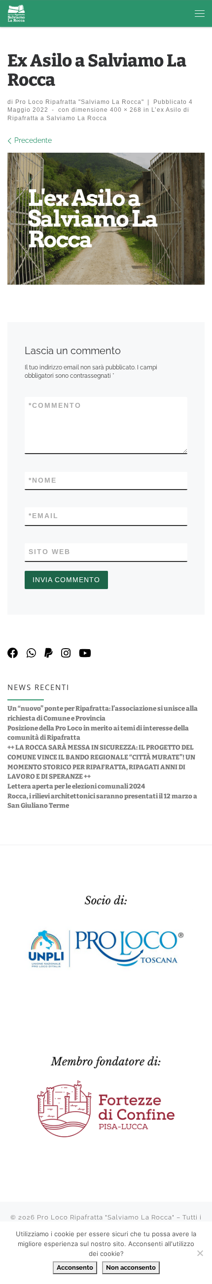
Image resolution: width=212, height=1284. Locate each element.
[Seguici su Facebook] (12, 653)
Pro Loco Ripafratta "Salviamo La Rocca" (79, 102)
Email (44, 516)
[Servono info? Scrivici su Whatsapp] (31, 653)
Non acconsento (131, 1267)
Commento (55, 405)
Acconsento (75, 1267)
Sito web (50, 552)
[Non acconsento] (200, 1253)
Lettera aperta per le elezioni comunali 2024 (76, 786)
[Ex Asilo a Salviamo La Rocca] (106, 219)
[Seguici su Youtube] (85, 653)
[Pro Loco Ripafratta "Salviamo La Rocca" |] (16, 12)
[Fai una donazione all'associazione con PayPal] (48, 653)
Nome (43, 480)
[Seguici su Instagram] (66, 653)
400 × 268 (124, 109)
